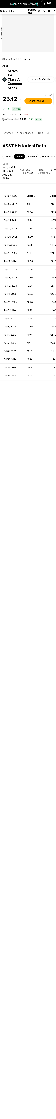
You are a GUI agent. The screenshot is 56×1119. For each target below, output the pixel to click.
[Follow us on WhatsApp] (44, 11)
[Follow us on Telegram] (54, 11)
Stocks (6, 59)
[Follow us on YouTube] (49, 11)
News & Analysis (25, 133)
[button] (5, 4)
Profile (40, 133)
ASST (16, 59)
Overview (8, 133)
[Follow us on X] (39, 11)
